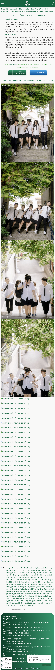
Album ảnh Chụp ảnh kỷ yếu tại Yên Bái (15, 11)
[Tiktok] (34, 668)
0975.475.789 (40, 64)
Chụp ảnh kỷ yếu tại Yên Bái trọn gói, (34, 582)
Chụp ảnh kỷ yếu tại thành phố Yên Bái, (26, 589)
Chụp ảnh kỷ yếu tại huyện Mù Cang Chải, (25, 598)
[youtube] (23, 668)
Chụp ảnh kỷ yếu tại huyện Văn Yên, (37, 594)
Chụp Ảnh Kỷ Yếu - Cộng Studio (30, 67)
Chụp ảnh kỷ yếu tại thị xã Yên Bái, (22, 605)
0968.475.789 (48, 64)
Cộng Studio (13, 64)
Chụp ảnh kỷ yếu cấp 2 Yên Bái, (36, 570)
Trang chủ (4, 9)
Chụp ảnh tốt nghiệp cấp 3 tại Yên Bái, (23, 577)
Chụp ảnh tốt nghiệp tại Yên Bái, (36, 573)
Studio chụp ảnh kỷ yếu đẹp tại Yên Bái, (34, 601)
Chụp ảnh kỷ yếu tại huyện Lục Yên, (31, 591)
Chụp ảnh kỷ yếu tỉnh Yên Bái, (37, 568)
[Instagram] (29, 668)
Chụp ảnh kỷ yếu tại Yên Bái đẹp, (36, 584)
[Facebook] (18, 668)
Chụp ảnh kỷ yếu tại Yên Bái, (16, 568)
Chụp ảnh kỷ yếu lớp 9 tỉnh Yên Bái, (28, 580)
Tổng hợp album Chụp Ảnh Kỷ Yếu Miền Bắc (34, 9)
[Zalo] (38, 668)
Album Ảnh (13, 9)
